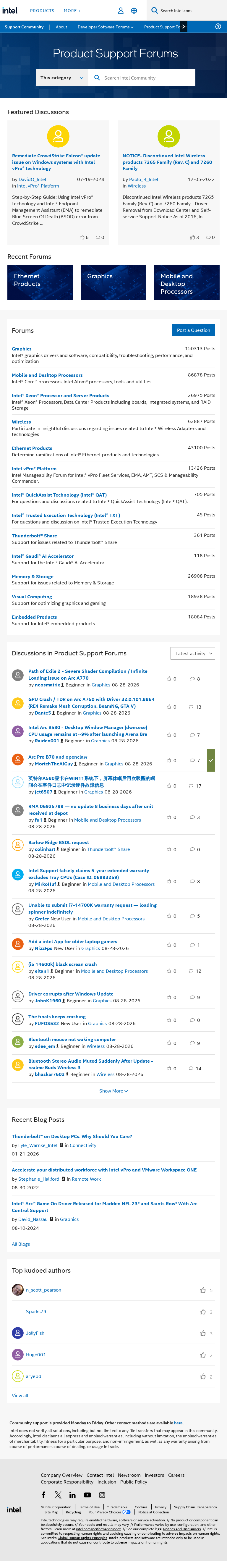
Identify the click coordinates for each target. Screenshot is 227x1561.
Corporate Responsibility (67, 1481)
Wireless (137, 185)
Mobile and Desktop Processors (47, 375)
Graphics (22, 348)
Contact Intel (100, 1474)
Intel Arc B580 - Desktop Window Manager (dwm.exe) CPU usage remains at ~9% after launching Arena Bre (87, 730)
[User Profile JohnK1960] (18, 995)
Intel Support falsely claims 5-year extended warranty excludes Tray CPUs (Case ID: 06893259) (88, 873)
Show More (111, 1090)
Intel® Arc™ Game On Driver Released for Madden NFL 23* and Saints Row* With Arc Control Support (104, 1206)
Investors (154, 1474)
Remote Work (86, 1178)
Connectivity (83, 1145)
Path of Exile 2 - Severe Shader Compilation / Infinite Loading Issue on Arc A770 (87, 674)
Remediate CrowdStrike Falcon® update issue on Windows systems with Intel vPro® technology (56, 162)
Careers (176, 1474)
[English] (134, 10)
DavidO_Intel (32, 179)
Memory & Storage (32, 576)
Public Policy (133, 1481)
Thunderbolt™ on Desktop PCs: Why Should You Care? (72, 1136)
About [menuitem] (61, 26)
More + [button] (72, 10)
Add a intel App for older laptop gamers (72, 941)
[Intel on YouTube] (87, 1495)
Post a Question (193, 330)
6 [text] (87, 237)
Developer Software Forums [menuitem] (104, 26)
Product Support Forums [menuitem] (167, 26)
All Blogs (21, 1243)
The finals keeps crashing (57, 1016)
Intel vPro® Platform (38, 185)
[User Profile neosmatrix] (18, 674)
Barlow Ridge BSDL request (58, 842)
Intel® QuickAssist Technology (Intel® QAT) (59, 494)
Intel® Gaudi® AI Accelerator (43, 556)
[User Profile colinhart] (18, 844)
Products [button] (42, 10)
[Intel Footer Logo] (14, 1508)
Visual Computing (32, 596)
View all (20, 1395)
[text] (83, 237)
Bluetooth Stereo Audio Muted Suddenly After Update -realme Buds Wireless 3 (90, 1064)
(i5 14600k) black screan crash (62, 964)
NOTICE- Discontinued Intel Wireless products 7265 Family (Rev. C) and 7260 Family (167, 162)
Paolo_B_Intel (143, 179)
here (178, 1422)
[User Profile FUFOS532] (18, 1018)
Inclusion (107, 1481)
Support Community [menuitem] (24, 26)
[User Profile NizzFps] (18, 943)
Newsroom (129, 1474)
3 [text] (197, 237)
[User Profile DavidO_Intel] (58, 136)
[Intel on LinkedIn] (73, 1495)
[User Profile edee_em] (18, 1041)
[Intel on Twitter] (58, 1495)
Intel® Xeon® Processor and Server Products (60, 395)
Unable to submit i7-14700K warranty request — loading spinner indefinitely (92, 908)
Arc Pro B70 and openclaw (57, 757)
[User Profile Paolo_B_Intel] (169, 136)
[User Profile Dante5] (18, 702)
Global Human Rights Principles (82, 1537)
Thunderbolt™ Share (34, 535)
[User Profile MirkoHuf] (18, 874)
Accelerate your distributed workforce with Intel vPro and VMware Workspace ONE (104, 1169)
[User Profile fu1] (18, 809)
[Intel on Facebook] (43, 1495)
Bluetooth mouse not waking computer (72, 1039)
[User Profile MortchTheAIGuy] (18, 758)
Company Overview (61, 1474)
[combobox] (141, 77)
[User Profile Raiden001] (18, 730)
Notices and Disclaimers (182, 1528)
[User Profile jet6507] (18, 781)
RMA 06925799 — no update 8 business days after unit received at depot (90, 809)
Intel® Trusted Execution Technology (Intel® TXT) (66, 515)
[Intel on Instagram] (102, 1495)
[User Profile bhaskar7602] (18, 1064)
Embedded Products (34, 617)
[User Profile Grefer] (18, 908)
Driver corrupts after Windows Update (71, 993)
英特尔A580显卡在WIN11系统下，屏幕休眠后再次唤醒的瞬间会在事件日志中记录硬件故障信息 (91, 781)
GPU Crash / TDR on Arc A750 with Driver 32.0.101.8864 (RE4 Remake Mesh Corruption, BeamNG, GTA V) (91, 702)
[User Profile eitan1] (18, 965)
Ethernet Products (32, 448)
